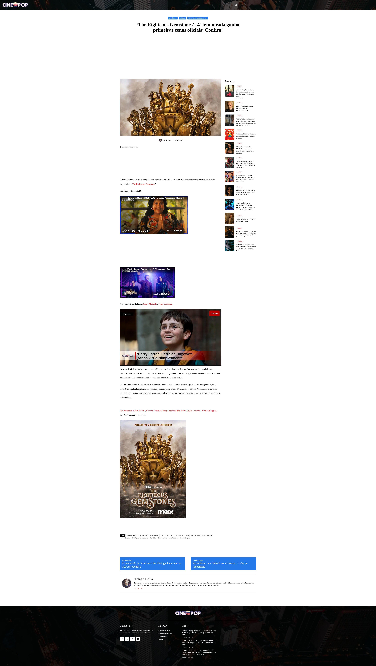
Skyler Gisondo (193, 411)
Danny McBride (149, 304)
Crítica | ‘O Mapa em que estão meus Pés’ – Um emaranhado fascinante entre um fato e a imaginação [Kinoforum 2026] (199, 652)
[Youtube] (138, 639)
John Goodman (165, 304)
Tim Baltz (181, 411)
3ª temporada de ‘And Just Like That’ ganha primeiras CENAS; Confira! (151, 565)
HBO (187, 535)
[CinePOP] (35, 4)
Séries (182, 18)
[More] (205, 69)
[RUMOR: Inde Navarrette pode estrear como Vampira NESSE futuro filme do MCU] (229, 190)
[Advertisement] (188, 50)
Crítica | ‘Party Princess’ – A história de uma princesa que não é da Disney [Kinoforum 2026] (199, 633)
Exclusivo (240, 241)
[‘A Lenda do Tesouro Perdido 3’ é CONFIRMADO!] (229, 218)
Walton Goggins (209, 411)
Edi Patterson (126, 411)
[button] (236, 5)
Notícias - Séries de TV (198, 18)
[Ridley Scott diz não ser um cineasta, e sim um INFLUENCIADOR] (229, 106)
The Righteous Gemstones (143, 184)
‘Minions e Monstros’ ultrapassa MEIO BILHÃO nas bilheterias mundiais (246, 136)
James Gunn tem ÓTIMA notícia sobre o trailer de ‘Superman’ (220, 565)
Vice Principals (173, 538)
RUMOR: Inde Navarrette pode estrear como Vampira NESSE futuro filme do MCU (245, 192)
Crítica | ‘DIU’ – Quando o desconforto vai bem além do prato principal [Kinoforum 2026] (198, 642)
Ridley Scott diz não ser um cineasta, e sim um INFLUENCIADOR (244, 108)
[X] (142, 588)
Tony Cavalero (169, 411)
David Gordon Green (167, 535)
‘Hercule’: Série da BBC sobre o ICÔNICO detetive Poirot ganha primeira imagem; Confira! (246, 234)
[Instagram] (138, 588)
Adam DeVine (139, 411)
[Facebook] (135, 588)
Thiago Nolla (167, 140)
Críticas (239, 86)
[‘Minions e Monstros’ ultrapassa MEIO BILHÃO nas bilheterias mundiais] (229, 134)
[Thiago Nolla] (160, 140)
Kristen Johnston (207, 535)
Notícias (172, 18)
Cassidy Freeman (154, 411)
